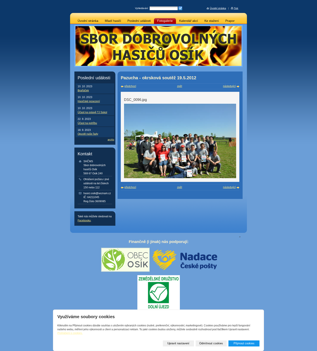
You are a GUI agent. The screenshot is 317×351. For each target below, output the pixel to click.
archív (111, 139)
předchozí (130, 86)
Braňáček (83, 90)
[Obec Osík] (125, 271)
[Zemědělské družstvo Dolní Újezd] (158, 308)
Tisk (236, 8)
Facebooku (84, 220)
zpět (179, 86)
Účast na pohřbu (87, 123)
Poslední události (139, 20)
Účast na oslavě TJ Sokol (92, 112)
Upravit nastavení (178, 343)
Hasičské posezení (89, 101)
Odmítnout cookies (211, 343)
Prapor (230, 20)
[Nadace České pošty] (184, 268)
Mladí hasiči (113, 20)
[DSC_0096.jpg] (180, 177)
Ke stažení (211, 20)
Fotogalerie (165, 20)
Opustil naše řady (88, 133)
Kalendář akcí (188, 20)
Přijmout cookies (244, 343)
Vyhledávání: (142, 8)
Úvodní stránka (88, 20)
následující (229, 86)
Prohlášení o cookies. (70, 333)
